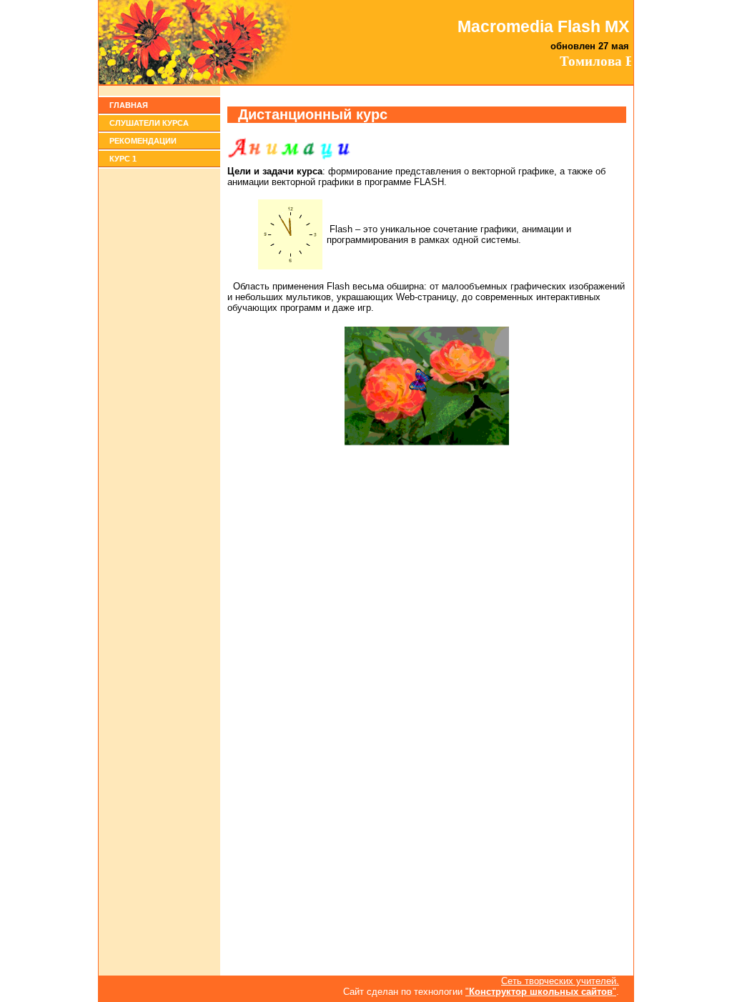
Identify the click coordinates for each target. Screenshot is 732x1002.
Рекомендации (143, 141)
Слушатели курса (149, 123)
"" (540, 991)
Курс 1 (123, 158)
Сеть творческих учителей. (560, 981)
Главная (128, 105)
